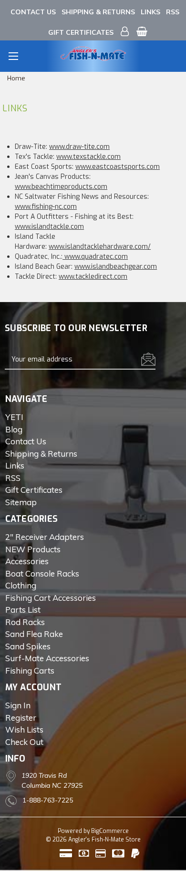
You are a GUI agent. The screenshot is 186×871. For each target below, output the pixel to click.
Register (20, 718)
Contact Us (33, 12)
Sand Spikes (28, 646)
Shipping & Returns (98, 12)
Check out (24, 742)
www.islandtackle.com (49, 226)
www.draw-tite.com (79, 146)
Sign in (18, 705)
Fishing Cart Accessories (50, 598)
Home (16, 78)
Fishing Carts (29, 670)
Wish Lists (24, 729)
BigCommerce (110, 831)
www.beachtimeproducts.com (61, 186)
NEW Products (33, 549)
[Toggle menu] (13, 56)
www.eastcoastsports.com (117, 166)
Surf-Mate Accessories (47, 658)
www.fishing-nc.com (46, 206)
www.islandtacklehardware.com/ (100, 246)
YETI (14, 417)
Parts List (23, 610)
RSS (172, 12)
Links (150, 12)
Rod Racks (25, 622)
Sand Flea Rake (34, 634)
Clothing (20, 585)
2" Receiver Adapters (44, 537)
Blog (13, 429)
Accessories (27, 561)
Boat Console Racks (42, 573)
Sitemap (21, 502)
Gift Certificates (81, 32)
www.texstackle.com (88, 156)
